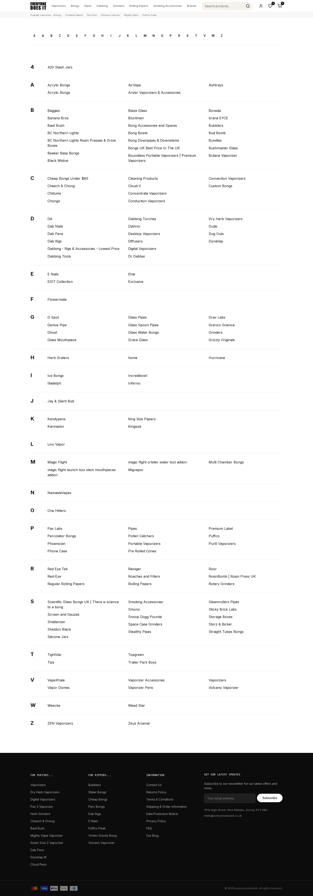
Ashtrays (216, 85)
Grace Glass (138, 340)
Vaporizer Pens (140, 687)
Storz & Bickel (220, 624)
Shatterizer (56, 622)
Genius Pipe (57, 325)
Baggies (53, 110)
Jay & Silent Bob (60, 401)
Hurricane (217, 358)
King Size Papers (142, 419)
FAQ (149, 828)
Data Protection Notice (162, 814)
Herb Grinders (40, 814)
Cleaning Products (143, 178)
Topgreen (136, 654)
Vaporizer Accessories (146, 680)
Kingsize (134, 426)
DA (49, 219)
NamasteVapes (59, 493)
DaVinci (134, 226)
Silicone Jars (57, 637)
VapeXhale (56, 680)
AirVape (134, 85)
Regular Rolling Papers (66, 584)
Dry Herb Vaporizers (226, 219)
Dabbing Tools (59, 256)
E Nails (53, 274)
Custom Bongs (220, 186)
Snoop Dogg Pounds (145, 617)
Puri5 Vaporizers (222, 543)
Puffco (214, 536)
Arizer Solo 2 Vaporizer (46, 843)
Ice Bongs (55, 375)
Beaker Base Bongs (63, 153)
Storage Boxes (221, 617)
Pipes (88, 5)
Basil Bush (55, 125)
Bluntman (136, 118)
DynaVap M (38, 857)
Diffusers (135, 241)
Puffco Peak (149, 15)
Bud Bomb (217, 133)
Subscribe (269, 798)
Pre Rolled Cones (142, 551)
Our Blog (152, 835)
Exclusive (135, 281)
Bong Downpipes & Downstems (153, 140)
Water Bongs (97, 792)
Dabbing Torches (142, 219)
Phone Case (57, 551)
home (132, 358)
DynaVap (216, 241)
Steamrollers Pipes (224, 602)
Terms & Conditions (160, 799)
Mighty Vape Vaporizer (46, 835)
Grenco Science (222, 325)
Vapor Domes (58, 687)
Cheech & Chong (61, 186)
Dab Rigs (54, 241)
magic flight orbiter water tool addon (157, 462)
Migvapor (136, 470)
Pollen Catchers (141, 536)
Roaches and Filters (144, 576)
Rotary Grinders (221, 584)
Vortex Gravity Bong (102, 835)
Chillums (54, 193)
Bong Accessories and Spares (152, 125)
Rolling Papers (138, 5)
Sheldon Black (59, 629)
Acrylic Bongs (58, 85)
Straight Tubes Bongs (226, 632)
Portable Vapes (74, 15)
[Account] (261, 6)
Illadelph (54, 383)
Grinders (118, 5)
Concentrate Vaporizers (147, 193)
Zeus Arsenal (139, 723)
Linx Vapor (56, 444)
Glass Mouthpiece (61, 340)
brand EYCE (218, 118)
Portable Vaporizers (144, 543)
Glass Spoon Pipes (143, 325)
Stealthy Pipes (139, 632)
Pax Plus (92, 15)
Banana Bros (58, 118)
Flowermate (57, 299)
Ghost (52, 332)
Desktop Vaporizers (144, 234)
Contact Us (154, 785)
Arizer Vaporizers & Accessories (154, 92)
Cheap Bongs (98, 799)
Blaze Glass (137, 110)
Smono (134, 609)
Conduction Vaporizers (146, 201)
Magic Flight (57, 462)
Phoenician (56, 543)
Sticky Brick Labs (223, 609)
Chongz (53, 201)
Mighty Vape (131, 15)
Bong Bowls (138, 133)
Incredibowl (137, 375)
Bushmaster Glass (223, 148)
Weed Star (136, 705)
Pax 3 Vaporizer (41, 806)
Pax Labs (54, 528)
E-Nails (93, 821)
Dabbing (102, 5)
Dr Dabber (136, 256)
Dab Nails (55, 226)
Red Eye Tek (57, 569)
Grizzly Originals (222, 340)
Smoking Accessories (167, 5)
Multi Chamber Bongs (226, 462)
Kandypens (56, 419)
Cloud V (134, 186)
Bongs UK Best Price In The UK (154, 148)
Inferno (134, 383)
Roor (213, 569)
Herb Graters (58, 358)
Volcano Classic (110, 15)
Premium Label (221, 528)
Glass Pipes (137, 317)
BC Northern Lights (63, 133)
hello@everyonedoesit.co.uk (223, 815)
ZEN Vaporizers (60, 723)
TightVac (54, 654)
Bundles (215, 140)
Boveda (215, 110)
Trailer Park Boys (142, 662)
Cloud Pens (38, 864)
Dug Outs (216, 234)
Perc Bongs (96, 806)
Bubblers (216, 125)
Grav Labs (217, 317)
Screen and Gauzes (63, 614)
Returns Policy (156, 792)
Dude (213, 226)
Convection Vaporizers (227, 178)
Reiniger (134, 569)
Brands (191, 5)
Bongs (75, 5)
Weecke (53, 705)
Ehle (131, 274)
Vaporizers (58, 5)
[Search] (248, 6)
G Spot (53, 317)
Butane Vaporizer (223, 155)
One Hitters (56, 511)
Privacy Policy (156, 821)
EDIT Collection (60, 281)
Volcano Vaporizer (224, 687)
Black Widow (57, 160)
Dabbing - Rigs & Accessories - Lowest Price (83, 248)
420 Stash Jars (59, 67)
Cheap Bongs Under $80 (67, 178)
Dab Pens (55, 234)
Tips (50, 662)
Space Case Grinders (145, 624)
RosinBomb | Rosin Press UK (232, 576)
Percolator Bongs (61, 536)
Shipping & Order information (166, 806)
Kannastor (55, 426)
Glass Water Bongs (143, 332)
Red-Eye (54, 576)
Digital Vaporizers (142, 248)
